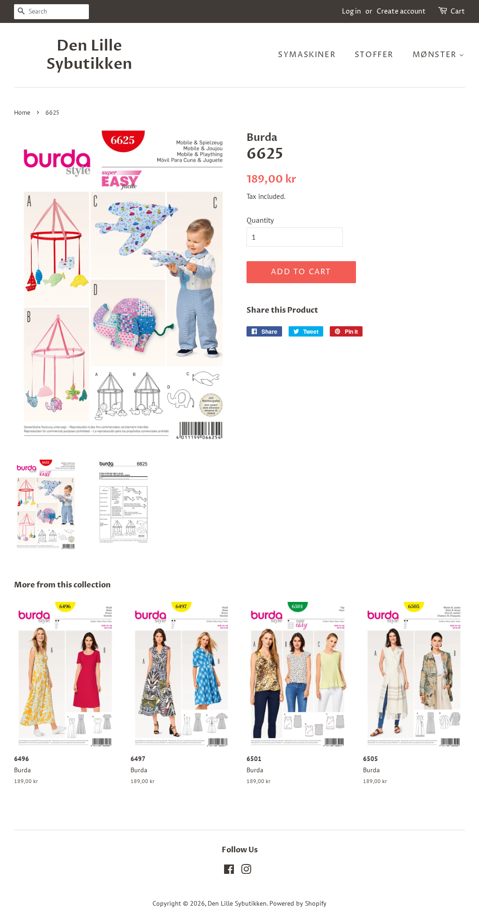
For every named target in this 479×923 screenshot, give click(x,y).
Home (22, 113)
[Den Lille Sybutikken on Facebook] (229, 871)
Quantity (260, 220)
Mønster (436, 55)
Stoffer (374, 55)
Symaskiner (306, 55)
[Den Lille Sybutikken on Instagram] (246, 871)
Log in (351, 11)
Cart (457, 11)
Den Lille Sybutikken (89, 55)
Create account (401, 11)
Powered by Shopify (298, 903)
